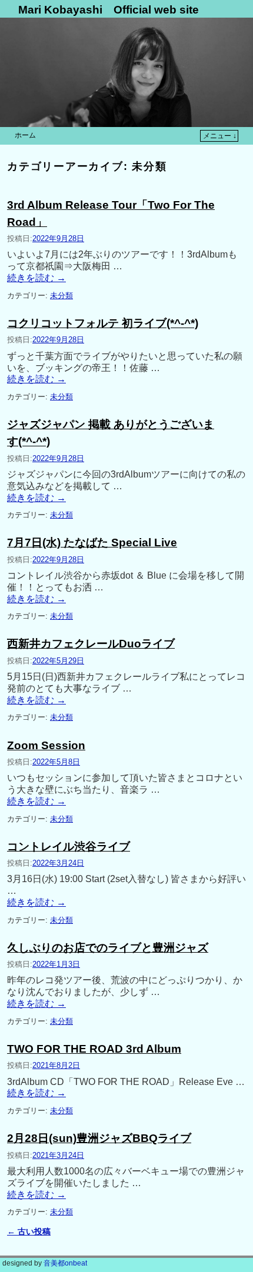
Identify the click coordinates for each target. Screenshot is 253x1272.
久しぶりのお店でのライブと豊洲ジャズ (107, 948)
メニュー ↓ (220, 136)
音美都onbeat (64, 1263)
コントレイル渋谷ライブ (68, 846)
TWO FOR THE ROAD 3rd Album (94, 1049)
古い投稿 (29, 1231)
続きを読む (36, 278)
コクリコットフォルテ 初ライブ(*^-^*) (102, 323)
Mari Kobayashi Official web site (108, 10)
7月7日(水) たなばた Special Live (92, 542)
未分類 (61, 295)
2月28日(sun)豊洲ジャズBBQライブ (99, 1138)
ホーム (25, 135)
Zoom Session (46, 745)
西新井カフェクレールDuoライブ (91, 643)
